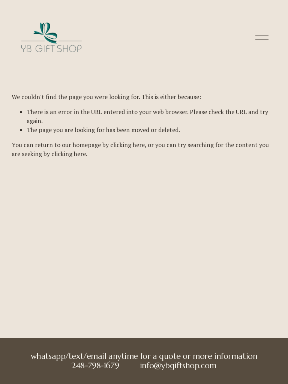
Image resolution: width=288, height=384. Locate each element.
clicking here (127, 145)
